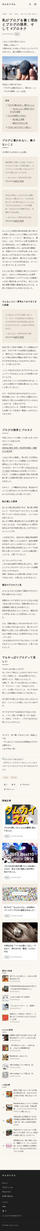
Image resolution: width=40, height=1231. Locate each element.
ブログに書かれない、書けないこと (21, 105)
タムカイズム (9, 4)
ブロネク (14, 777)
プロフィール (7, 1187)
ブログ (6, 777)
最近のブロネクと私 (20, 123)
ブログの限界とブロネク (17, 116)
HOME (4, 14)
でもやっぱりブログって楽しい (19, 127)
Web (10, 14)
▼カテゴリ (6, 1192)
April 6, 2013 (19, 181)
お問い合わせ (7, 1196)
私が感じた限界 (18, 119)
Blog (16, 14)
